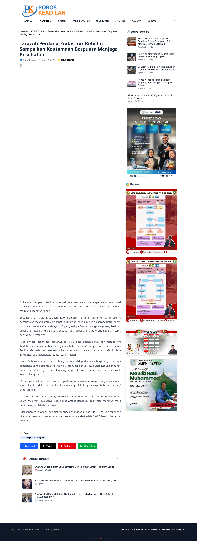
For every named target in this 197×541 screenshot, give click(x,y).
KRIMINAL (120, 21)
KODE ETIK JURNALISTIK (172, 529)
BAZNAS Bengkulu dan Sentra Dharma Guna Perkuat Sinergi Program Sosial (74, 466)
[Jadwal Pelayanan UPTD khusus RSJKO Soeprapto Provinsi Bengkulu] (151, 342)
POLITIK (62, 21)
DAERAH (44, 21)
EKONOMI (136, 21)
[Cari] (173, 21)
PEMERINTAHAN (81, 21)
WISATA (152, 21)
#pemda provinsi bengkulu (33, 437)
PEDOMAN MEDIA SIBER (144, 529)
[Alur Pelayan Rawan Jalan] (151, 221)
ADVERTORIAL (38, 31)
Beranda (24, 31)
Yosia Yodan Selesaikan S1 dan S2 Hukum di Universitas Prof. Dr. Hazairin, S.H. (75, 480)
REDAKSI (125, 529)
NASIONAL (28, 21)
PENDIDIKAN (102, 21)
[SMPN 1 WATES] (151, 385)
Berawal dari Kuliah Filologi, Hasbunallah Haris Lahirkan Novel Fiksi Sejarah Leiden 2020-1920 (74, 495)
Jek (107, 538)
